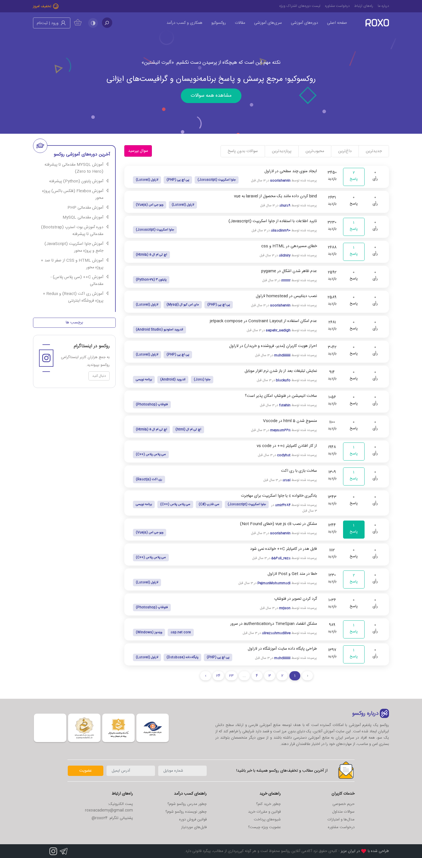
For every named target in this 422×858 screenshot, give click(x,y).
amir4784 (283, 505)
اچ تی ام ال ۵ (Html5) (151, 254)
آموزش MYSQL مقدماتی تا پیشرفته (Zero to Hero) (73, 168)
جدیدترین (374, 151)
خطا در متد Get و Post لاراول (292, 573)
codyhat (284, 455)
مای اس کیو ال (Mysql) (183, 304)
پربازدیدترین (281, 151)
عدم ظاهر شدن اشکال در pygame (289, 271)
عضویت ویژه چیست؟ (264, 827)
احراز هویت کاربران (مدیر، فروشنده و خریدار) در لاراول (273, 346)
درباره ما (383, 6)
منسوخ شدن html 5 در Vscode (290, 421)
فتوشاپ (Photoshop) (152, 404)
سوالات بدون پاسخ (243, 151)
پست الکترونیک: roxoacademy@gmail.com (109, 807)
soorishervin (280, 180)
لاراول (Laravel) (147, 180)
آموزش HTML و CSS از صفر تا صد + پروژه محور (72, 264)
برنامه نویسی (144, 379)
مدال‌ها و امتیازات (341, 819)
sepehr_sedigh (278, 330)
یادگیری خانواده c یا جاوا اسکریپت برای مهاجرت (279, 495)
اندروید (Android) (172, 379)
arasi (286, 480)
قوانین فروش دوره (193, 819)
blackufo (283, 380)
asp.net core (181, 632)
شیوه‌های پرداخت (267, 819)
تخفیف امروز (42, 6)
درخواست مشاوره (337, 6)
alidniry (285, 255)
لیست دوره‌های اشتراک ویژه (299, 6)
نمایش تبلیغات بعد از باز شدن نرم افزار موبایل (281, 371)
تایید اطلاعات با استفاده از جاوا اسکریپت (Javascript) (273, 221)
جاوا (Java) (202, 379)
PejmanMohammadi (274, 583)
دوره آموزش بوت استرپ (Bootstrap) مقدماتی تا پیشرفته (72, 231)
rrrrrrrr (286, 280)
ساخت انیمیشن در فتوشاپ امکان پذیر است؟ (281, 396)
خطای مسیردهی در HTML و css (289, 246)
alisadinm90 (281, 230)
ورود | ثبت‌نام (48, 23)
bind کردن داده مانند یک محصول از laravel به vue (275, 196)
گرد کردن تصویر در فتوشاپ (295, 598)
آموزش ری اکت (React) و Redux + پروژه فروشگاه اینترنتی (73, 297)
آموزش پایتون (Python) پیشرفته (76, 181)
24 (218, 676)
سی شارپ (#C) (209, 504)
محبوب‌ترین (314, 151)
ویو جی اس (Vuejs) (149, 204)
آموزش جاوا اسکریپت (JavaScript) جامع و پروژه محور (73, 247)
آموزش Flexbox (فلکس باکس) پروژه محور (72, 194)
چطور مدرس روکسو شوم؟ (187, 804)
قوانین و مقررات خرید (264, 812)
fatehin (285, 405)
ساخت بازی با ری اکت (299, 470)
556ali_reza (281, 558)
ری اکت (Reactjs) (149, 479)
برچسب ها (74, 322)
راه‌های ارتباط (363, 6)
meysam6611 (280, 430)
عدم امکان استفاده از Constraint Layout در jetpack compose (263, 321)
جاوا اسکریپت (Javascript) (217, 180)
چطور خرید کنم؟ (268, 804)
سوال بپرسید (138, 150)
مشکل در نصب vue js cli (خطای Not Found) (278, 524)
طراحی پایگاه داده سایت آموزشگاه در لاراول (282, 648)
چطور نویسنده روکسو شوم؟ (186, 812)
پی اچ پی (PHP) (178, 180)
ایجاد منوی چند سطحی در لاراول (290, 171)
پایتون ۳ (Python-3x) (151, 279)
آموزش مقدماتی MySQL (83, 217)
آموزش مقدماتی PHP (85, 207)
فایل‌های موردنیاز (194, 827)
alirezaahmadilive (276, 633)
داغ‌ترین (345, 151)
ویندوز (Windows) (149, 632)
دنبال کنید (99, 376)
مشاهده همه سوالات (211, 96)
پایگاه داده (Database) (182, 657)
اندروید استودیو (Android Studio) (159, 329)
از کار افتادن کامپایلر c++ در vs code (287, 445)
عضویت (85, 770)
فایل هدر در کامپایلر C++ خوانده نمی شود (283, 549)
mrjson (285, 608)
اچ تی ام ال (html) (188, 429)
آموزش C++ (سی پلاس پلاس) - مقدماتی (77, 281)
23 (231, 676)
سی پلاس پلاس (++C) (151, 454)
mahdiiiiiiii (282, 355)
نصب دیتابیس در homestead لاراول (286, 296)
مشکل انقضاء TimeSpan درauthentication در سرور (273, 623)
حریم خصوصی (343, 804)
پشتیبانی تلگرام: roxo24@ (112, 818)
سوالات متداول (343, 812)
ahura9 (285, 205)
